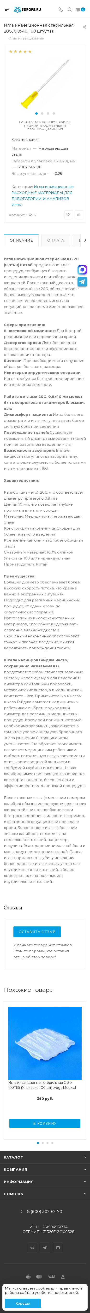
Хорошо (23, 1303)
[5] (30, 51)
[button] (36, 113)
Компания (15, 1169)
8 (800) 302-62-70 (44, 1212)
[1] (10, 51)
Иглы (17, 204)
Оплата (55, 240)
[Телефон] (61, 9)
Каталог (13, 1157)
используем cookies (31, 1288)
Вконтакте (32, 1243)
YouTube (58, 1243)
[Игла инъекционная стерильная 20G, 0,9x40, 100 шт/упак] (45, 83)
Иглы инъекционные (54, 186)
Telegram (45, 1243)
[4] (25, 51)
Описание (21, 240)
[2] (15, 51)
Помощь (13, 1194)
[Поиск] (70, 9)
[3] (20, 51)
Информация (19, 1182)
